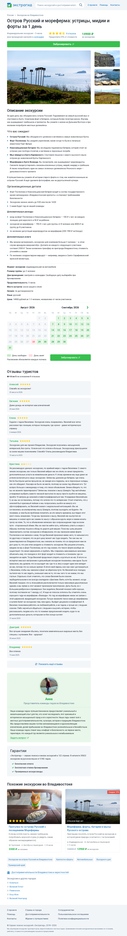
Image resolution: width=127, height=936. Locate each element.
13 (27, 330)
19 (21, 336)
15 (39, 330)
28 (33, 341)
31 (10, 347)
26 (21, 341)
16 (45, 330)
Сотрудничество (66, 910)
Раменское (14, 890)
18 (16, 336)
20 (27, 336)
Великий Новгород (18, 898)
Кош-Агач (13, 894)
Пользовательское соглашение (73, 914)
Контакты (115, 5)
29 (39, 341)
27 (27, 341)
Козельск (13, 883)
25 (16, 341)
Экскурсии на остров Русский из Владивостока (30, 859)
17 (10, 336)
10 (10, 330)
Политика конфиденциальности (73, 918)
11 (16, 330)
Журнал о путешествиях (36, 918)
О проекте (92, 5)
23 (45, 336)
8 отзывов (71, 33)
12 (21, 330)
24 (10, 341)
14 (33, 330)
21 (33, 336)
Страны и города (33, 910)
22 (39, 336)
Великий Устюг (16, 887)
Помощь (104, 5)
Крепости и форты (64, 859)
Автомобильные (85, 859)
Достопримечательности (37, 914)
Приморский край (16, 865)
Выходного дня (103, 859)
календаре (39, 37)
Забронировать (62, 44)
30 (45, 341)
